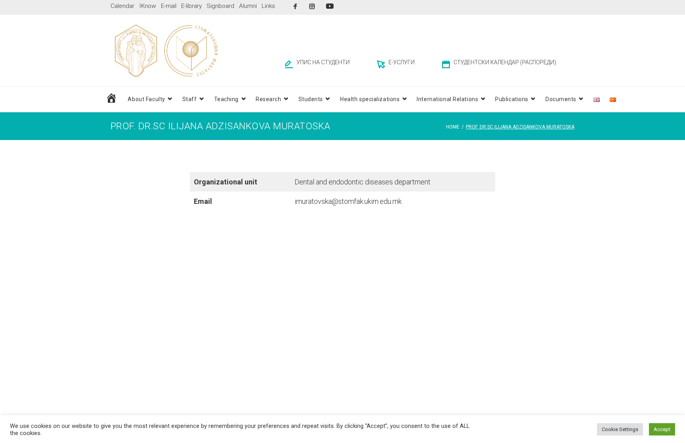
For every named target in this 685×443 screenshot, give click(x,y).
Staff (189, 99)
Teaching (226, 99)
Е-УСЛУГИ (401, 62)
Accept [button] (662, 429)
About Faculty (146, 99)
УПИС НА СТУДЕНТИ (323, 62)
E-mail (168, 6)
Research (268, 99)
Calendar (122, 6)
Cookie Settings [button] (620, 429)
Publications (511, 99)
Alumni (248, 6)
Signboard (220, 6)
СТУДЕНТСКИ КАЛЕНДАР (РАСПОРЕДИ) (504, 62)
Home (452, 127)
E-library (191, 6)
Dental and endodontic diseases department (363, 182)
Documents (560, 99)
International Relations (447, 99)
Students (310, 99)
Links (268, 6)
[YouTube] (330, 6)
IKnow (147, 6)
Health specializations (370, 99)
